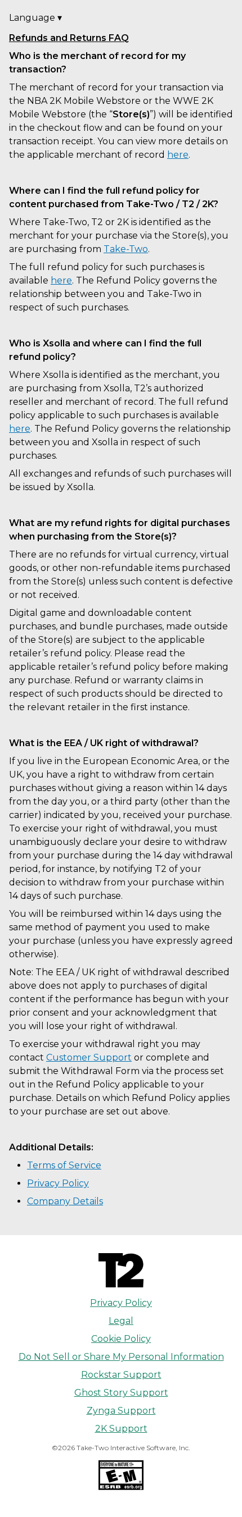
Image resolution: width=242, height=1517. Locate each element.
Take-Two (126, 249)
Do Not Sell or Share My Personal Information (121, 1356)
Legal (121, 1320)
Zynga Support (121, 1410)
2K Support (121, 1428)
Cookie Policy (121, 1338)
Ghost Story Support (121, 1392)
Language (35, 17)
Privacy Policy (58, 1183)
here (178, 154)
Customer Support (89, 1057)
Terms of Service (64, 1165)
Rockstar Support (121, 1374)
